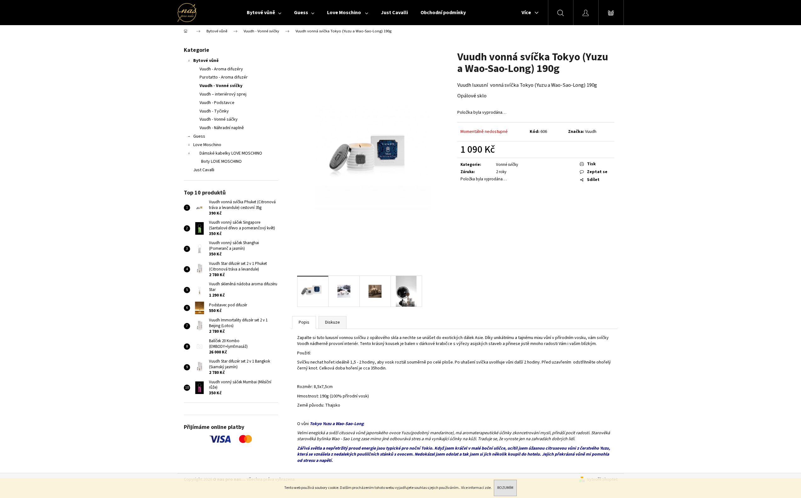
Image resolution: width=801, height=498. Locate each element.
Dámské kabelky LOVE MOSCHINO (231, 153)
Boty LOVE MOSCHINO (221, 161)
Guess (199, 136)
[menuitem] (264, 12)
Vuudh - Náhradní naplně (222, 128)
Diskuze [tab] (332, 322)
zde (488, 487)
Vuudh (590, 132)
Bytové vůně (206, 60)
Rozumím (505, 487)
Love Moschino (207, 145)
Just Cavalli (203, 170)
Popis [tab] (304, 322)
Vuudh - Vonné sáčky (219, 119)
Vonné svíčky (507, 164)
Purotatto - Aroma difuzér (224, 77)
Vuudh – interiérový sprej (223, 94)
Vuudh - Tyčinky (214, 111)
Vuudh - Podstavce (217, 103)
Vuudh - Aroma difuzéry (221, 69)
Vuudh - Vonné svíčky (221, 86)
